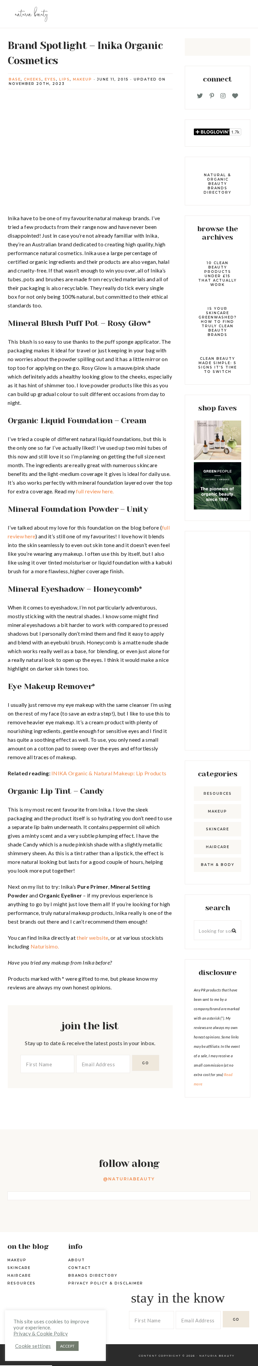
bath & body (217, 865)
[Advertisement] (217, 640)
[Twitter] (200, 96)
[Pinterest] (212, 96)
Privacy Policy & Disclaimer (105, 1283)
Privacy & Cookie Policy (40, 1333)
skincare (217, 829)
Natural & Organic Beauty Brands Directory (217, 184)
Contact (79, 1268)
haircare (217, 847)
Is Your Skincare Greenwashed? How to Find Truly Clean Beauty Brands (218, 321)
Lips (64, 79)
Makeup (82, 79)
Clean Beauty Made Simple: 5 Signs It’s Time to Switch (217, 365)
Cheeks (33, 79)
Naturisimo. (45, 946)
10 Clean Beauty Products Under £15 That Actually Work (217, 274)
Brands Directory (93, 1275)
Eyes (50, 79)
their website (92, 937)
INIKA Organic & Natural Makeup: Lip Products (108, 773)
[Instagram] (223, 96)
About (76, 1260)
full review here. (95, 491)
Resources (218, 793)
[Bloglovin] (235, 96)
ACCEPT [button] (67, 1346)
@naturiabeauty (129, 1178)
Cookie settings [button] (33, 1346)
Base (15, 79)
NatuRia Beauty (216, 1355)
